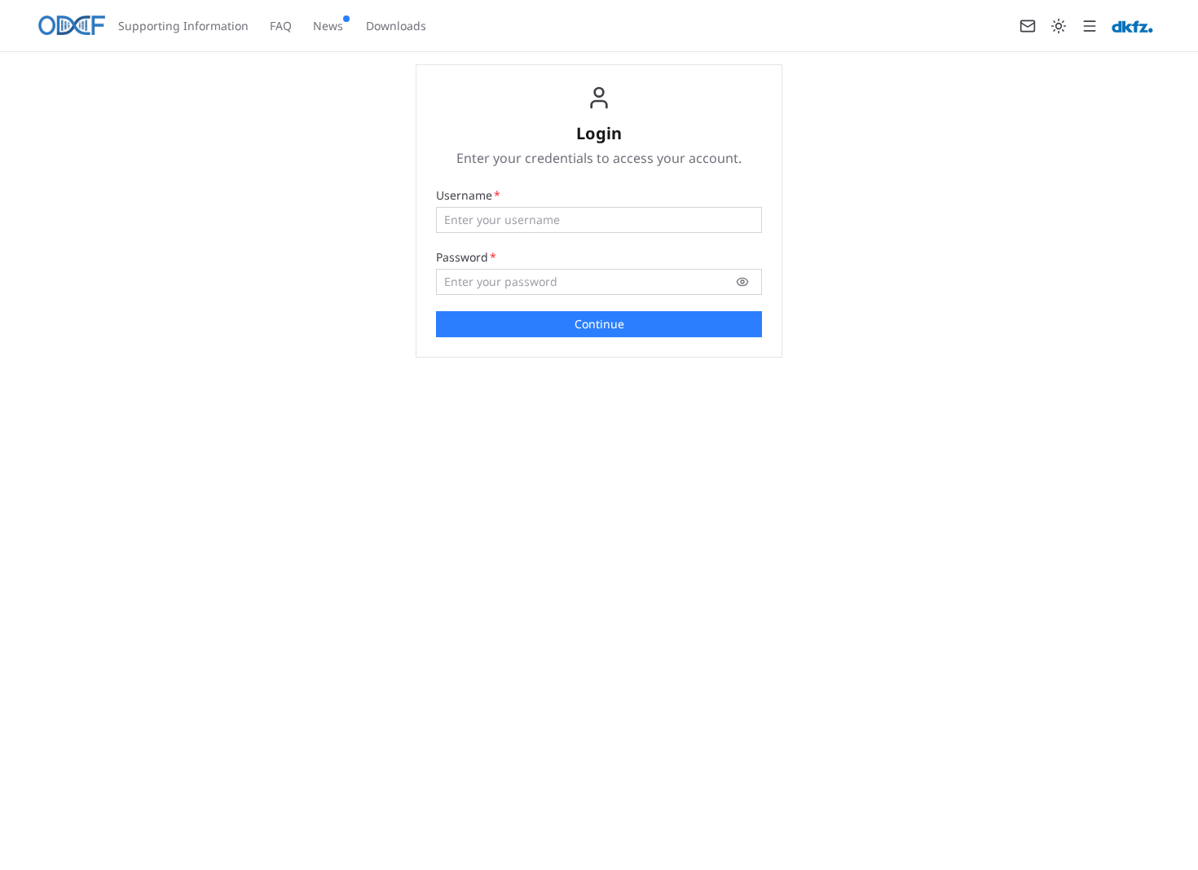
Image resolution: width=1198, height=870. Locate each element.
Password (462, 257)
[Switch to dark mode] (1059, 26)
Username (464, 195)
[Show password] (742, 281)
